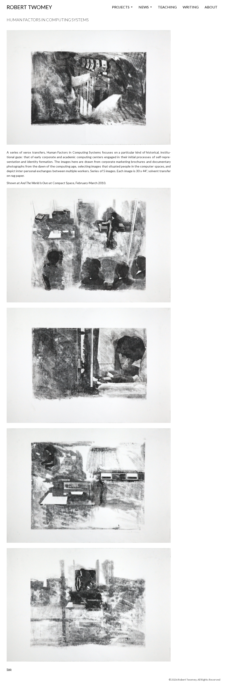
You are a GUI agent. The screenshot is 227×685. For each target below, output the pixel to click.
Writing (191, 7)
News (144, 7)
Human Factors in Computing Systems (48, 19)
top (9, 669)
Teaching (167, 7)
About (211, 7)
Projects (120, 7)
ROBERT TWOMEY (29, 7)
